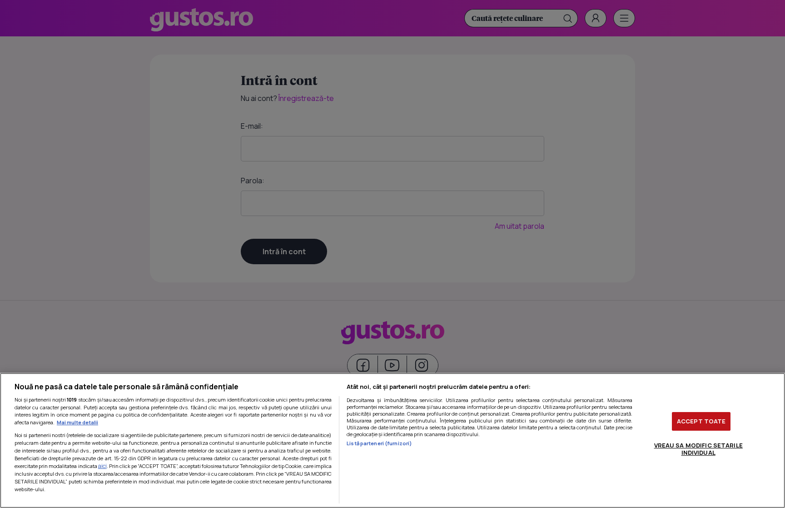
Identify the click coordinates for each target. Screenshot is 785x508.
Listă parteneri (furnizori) (379, 443)
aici (102, 466)
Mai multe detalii (77, 422)
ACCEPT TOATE (701, 421)
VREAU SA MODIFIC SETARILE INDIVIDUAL (698, 449)
